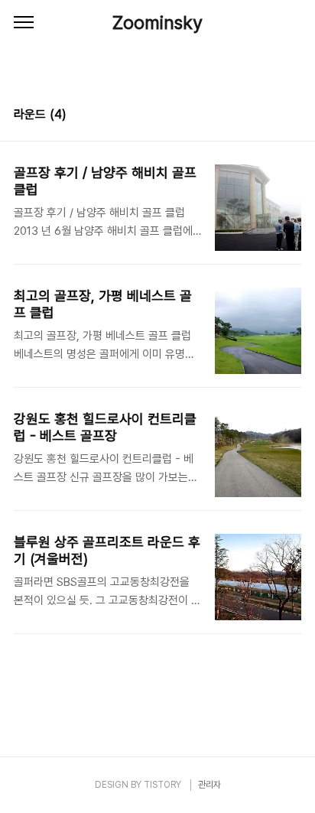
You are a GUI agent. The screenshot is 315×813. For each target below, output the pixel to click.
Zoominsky (157, 22)
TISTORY (162, 784)
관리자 (209, 784)
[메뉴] (23, 23)
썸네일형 (270, 116)
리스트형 (292, 116)
